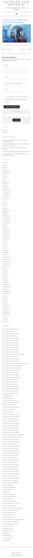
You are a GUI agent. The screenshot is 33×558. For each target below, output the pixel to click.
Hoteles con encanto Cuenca (10, 443)
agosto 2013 (5, 293)
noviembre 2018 (6, 172)
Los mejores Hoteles (7, 528)
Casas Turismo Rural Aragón (10, 340)
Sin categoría (6, 533)
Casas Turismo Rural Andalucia (10, 338)
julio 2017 (5, 199)
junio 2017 (5, 202)
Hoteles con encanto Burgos (10, 427)
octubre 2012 (5, 314)
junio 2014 (5, 270)
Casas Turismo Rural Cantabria (10, 349)
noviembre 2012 (6, 312)
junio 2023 (5, 163)
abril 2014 (5, 275)
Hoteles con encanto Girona (10, 462)
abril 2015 (5, 247)
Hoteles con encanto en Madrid (11, 450)
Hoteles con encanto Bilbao (10, 425)
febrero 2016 (5, 229)
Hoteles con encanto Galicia (10, 457)
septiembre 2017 (6, 195)
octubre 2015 (5, 236)
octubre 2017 (5, 192)
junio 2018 (5, 176)
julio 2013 (5, 296)
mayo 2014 (5, 273)
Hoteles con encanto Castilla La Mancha (13, 434)
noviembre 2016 (6, 218)
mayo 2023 (5, 165)
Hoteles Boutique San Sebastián (10, 407)
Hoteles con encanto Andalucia (11, 416)
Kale (21, 553)
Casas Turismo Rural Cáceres (10, 347)
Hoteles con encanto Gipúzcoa (10, 459)
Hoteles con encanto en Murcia (10, 453)
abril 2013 (5, 302)
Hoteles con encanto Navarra (10, 471)
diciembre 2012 (6, 309)
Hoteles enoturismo (7, 489)
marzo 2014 (5, 277)
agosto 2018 (5, 174)
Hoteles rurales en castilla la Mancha (12, 508)
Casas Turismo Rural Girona (9, 381)
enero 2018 (5, 186)
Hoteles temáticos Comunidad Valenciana (13, 519)
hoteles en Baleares (7, 485)
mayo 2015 (5, 245)
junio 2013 (5, 298)
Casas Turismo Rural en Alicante (11, 361)
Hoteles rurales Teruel (8, 514)
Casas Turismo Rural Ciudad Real (11, 358)
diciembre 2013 (6, 284)
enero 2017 (5, 213)
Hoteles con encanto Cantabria (10, 432)
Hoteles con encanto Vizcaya (10, 480)
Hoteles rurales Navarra (9, 512)
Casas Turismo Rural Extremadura (11, 377)
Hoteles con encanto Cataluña (10, 439)
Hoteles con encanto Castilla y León (12, 436)
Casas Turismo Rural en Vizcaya (10, 375)
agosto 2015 (5, 238)
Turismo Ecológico (7, 537)
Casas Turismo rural (7, 331)
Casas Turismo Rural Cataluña (10, 356)
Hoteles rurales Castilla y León (10, 503)
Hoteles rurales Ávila (8, 498)
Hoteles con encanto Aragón (10, 418)
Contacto (5, 132)
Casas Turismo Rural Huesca (10, 384)
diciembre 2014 (6, 257)
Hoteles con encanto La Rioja (10, 464)
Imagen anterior (9, 49)
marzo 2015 (5, 250)
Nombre (7, 76)
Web (6, 89)
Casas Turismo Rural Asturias (10, 342)
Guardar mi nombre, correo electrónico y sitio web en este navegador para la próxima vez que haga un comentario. (16, 99)
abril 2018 (5, 179)
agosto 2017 (5, 197)
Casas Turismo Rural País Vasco (10, 388)
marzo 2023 (5, 169)
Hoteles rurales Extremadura (10, 510)
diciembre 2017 (6, 188)
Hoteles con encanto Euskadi (10, 455)
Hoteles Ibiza (5, 492)
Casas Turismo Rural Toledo (10, 391)
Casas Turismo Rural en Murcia (10, 370)
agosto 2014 (5, 266)
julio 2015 (5, 241)
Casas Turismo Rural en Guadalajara (12, 365)
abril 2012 (5, 321)
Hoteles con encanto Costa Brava (11, 441)
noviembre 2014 (6, 259)
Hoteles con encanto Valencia (10, 478)
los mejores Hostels (7, 526)
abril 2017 (5, 206)
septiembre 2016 (6, 222)
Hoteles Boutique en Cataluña (10, 402)
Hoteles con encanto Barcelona (11, 423)
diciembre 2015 (6, 231)
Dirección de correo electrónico (13, 83)
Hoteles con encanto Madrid (10, 466)
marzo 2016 (5, 227)
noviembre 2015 (6, 234)
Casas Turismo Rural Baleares (10, 345)
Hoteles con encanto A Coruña (10, 414)
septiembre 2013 (6, 291)
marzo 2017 (5, 208)
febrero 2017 (5, 211)
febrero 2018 (5, 183)
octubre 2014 (5, 261)
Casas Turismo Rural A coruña (10, 333)
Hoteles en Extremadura (9, 487)
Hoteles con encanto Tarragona (11, 473)
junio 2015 (5, 243)
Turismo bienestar (7, 535)
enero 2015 (5, 254)
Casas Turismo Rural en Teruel (10, 372)
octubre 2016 (5, 220)
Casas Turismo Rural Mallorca (10, 386)
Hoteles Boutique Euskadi (9, 404)
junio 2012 (5, 316)
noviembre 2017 (6, 190)
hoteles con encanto (17, 3)
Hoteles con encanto (8, 411)
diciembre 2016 (6, 215)
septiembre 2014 (6, 264)
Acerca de (5, 130)
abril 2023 (5, 167)
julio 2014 (5, 268)
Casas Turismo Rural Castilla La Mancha (13, 354)
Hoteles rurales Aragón (9, 494)
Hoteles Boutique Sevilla (9, 409)
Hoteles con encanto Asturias (10, 420)
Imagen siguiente (23, 49)
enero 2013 (5, 307)
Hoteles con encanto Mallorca (10, 469)
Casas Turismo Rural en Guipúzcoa (11, 368)
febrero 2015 (5, 252)
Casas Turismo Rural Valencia (10, 393)
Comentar (6, 65)
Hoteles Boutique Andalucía (10, 400)
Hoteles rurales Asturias (9, 496)
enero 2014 (5, 282)
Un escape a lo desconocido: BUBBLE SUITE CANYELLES (16, 151)
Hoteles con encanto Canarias (10, 430)
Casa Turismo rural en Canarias (10, 329)
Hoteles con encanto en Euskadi (11, 446)
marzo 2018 (5, 181)
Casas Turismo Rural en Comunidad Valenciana (14, 363)
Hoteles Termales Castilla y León (11, 521)
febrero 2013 (5, 305)
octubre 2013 (5, 289)
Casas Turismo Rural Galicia (9, 379)
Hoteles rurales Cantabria (9, 501)
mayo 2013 (5, 300)
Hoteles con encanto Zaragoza (10, 482)
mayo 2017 (5, 204)
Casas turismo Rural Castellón (10, 352)
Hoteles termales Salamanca (10, 524)
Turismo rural (6, 540)
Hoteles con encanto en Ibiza (10, 448)
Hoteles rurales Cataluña (9, 505)
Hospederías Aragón (7, 395)
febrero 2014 (5, 280)
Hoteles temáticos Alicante (9, 517)
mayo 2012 (5, 319)
